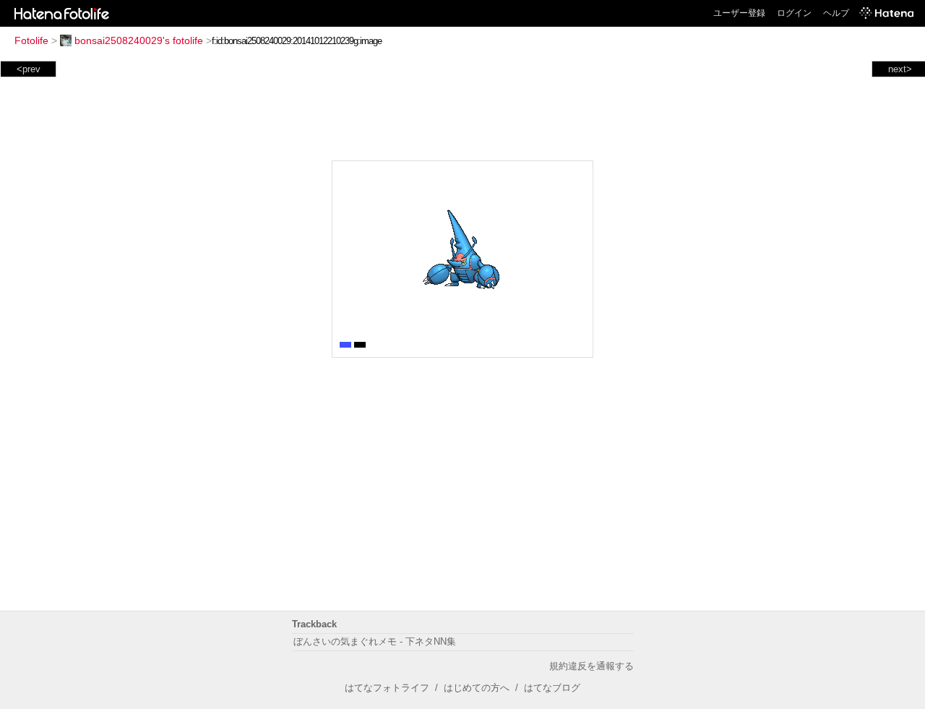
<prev (28, 69)
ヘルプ (836, 13)
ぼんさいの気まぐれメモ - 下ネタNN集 (374, 641)
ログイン (794, 13)
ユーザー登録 (739, 13)
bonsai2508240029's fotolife (138, 40)
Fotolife (31, 40)
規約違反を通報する (591, 666)
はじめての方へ (476, 687)
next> (900, 69)
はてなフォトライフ (387, 687)
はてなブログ (552, 687)
